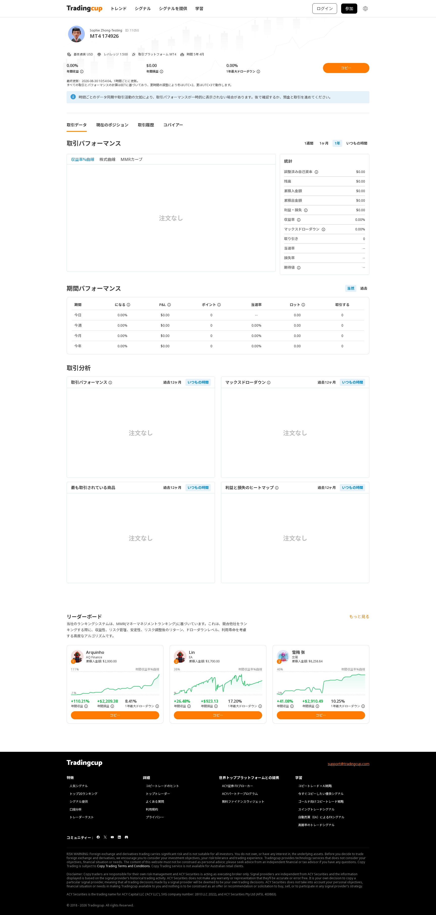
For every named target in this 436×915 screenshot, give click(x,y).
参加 (349, 8)
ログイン (325, 8)
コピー (346, 67)
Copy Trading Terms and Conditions (123, 866)
